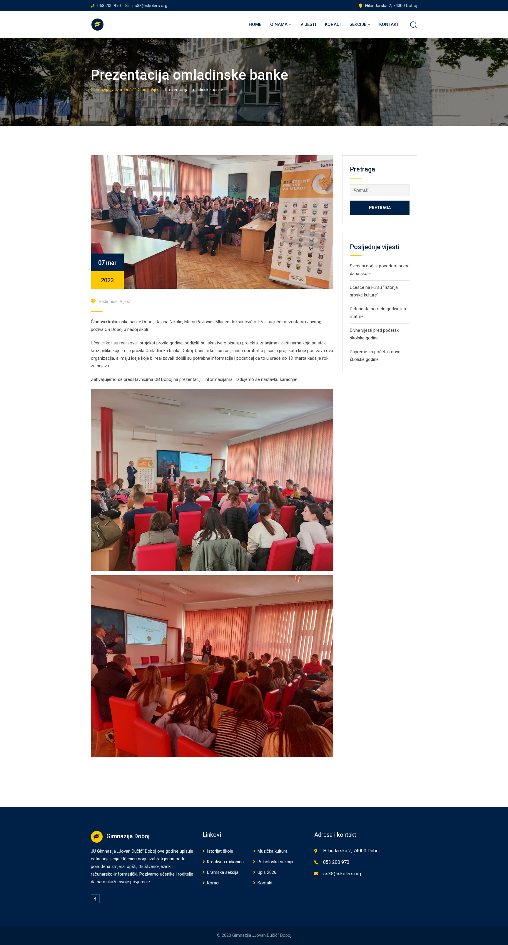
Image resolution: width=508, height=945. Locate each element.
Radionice (108, 301)
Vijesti (308, 24)
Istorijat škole (220, 851)
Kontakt (389, 24)
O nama (279, 24)
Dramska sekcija (222, 872)
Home (255, 24)
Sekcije (358, 24)
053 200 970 (109, 5)
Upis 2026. (267, 872)
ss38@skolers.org (149, 5)
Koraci (333, 24)
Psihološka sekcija (275, 861)
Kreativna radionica (225, 861)
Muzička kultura (273, 851)
